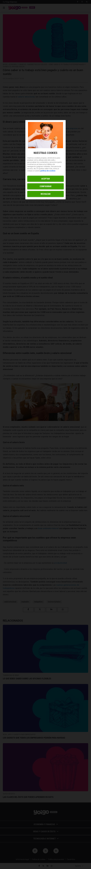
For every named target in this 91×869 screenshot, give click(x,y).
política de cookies (47, 171)
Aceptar (45, 179)
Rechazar (45, 194)
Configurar (45, 186)
